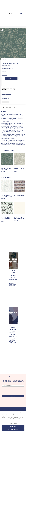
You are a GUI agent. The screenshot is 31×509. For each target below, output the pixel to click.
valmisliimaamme (5, 121)
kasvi (7, 98)
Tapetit (7, 59)
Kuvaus (2, 107)
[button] (18, 78)
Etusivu (3, 59)
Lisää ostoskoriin (11, 78)
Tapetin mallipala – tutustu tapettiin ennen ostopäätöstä (13, 275)
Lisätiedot (8, 107)
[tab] (3, 107)
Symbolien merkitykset (7, 92)
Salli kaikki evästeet (13, 429)
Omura (10, 59)
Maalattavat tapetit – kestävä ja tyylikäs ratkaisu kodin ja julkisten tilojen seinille (13, 331)
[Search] (25, 27)
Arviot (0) (14, 107)
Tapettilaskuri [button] (4, 71)
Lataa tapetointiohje (6, 94)
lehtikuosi (4, 98)
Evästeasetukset (13, 423)
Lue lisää (7, 420)
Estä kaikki (13, 426)
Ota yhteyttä (5, 101)
